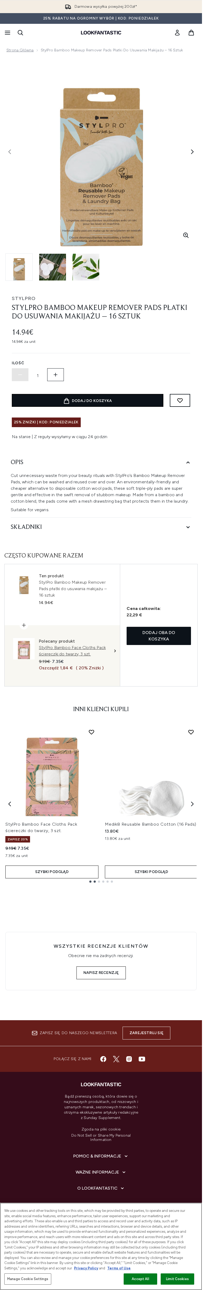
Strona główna (20, 50)
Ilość (18, 363)
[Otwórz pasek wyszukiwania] (20, 32)
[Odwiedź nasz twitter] (116, 1059)
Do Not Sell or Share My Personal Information (101, 1137)
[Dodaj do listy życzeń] (180, 400)
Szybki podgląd (52, 872)
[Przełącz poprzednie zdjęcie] (9, 151)
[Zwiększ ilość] (55, 374)
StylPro (24, 298)
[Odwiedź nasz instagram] (129, 1059)
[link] (177, 32)
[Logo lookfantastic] (101, 32)
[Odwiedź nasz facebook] (103, 1059)
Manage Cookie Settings (27, 1279)
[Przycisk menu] (7, 32)
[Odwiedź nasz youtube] (141, 1059)
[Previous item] (9, 804)
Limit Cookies (177, 1279)
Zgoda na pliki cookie (101, 1129)
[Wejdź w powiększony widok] (185, 235)
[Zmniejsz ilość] (20, 374)
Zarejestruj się (146, 1033)
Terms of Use (119, 1268)
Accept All (140, 1279)
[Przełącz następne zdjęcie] (192, 151)
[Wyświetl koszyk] (191, 32)
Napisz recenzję (101, 972)
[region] (101, 1246)
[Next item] (192, 804)
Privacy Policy (86, 1268)
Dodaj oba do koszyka (158, 636)
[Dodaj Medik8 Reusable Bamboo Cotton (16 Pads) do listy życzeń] (191, 732)
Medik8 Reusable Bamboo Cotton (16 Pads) (150, 824)
